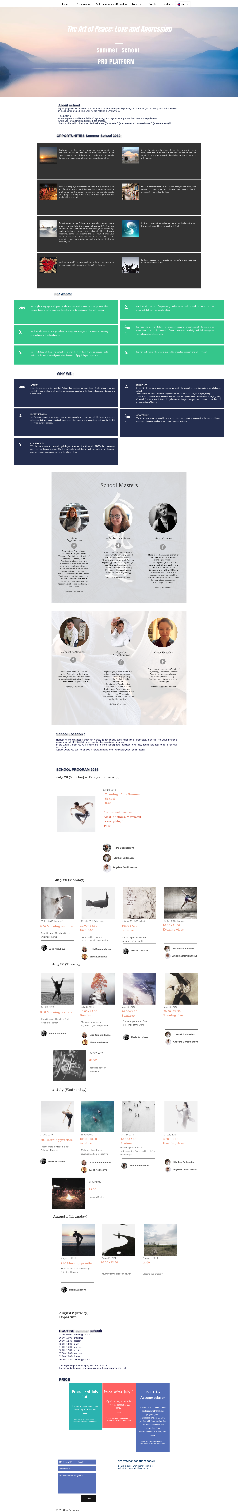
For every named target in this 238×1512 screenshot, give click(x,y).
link (124, 1368)
